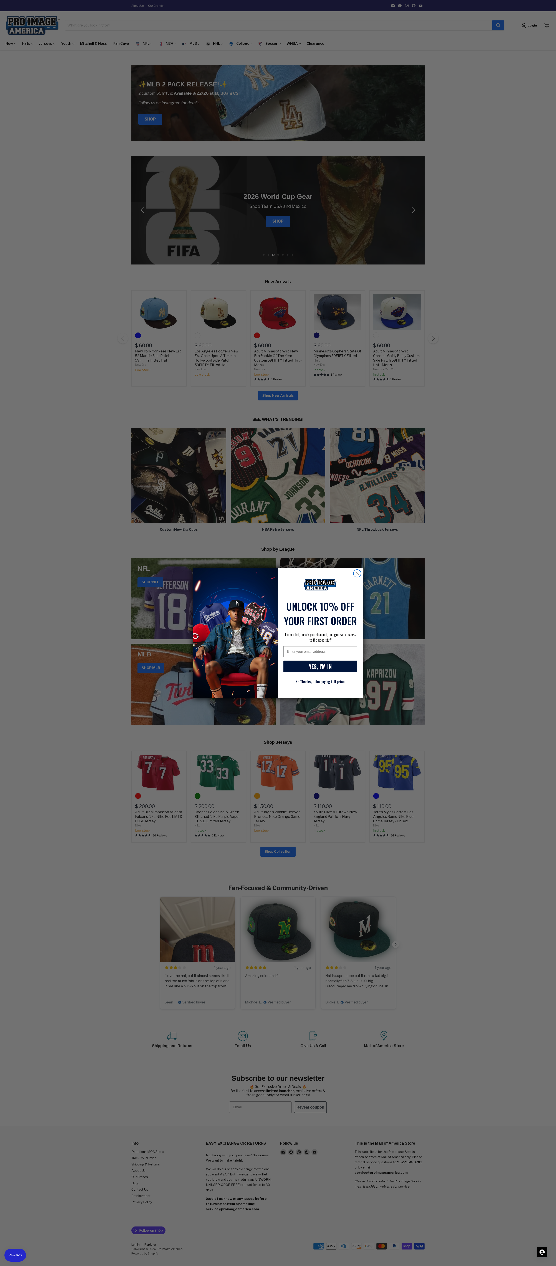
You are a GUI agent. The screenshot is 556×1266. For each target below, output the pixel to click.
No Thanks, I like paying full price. (320, 681)
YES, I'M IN (320, 666)
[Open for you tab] (542, 1252)
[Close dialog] (357, 573)
